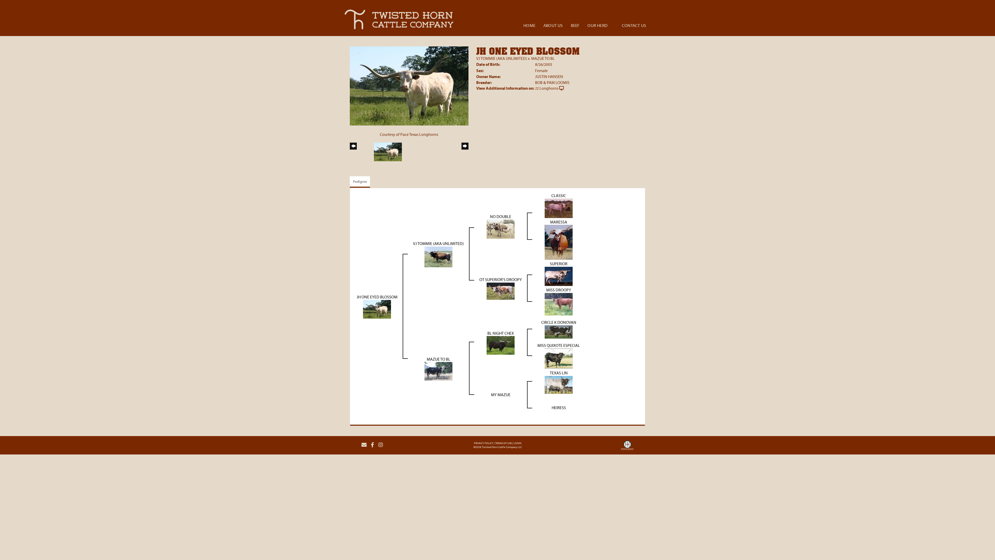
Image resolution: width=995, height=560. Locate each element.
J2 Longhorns (546, 88)
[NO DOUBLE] (501, 228)
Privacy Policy (483, 443)
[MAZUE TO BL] (438, 370)
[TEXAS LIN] (559, 384)
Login (517, 443)
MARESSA (558, 222)
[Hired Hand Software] (627, 447)
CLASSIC (558, 195)
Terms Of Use (503, 443)
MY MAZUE (500, 394)
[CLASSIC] (559, 207)
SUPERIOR (558, 263)
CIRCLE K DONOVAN (558, 322)
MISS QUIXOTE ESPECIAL (558, 345)
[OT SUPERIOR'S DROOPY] (501, 290)
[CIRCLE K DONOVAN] (559, 331)
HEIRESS (559, 407)
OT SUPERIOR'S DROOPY (500, 279)
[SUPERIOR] (559, 275)
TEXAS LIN (559, 372)
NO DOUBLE (500, 216)
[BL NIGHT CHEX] (501, 344)
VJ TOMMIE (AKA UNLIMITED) (501, 58)
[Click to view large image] (409, 85)
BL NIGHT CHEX (500, 333)
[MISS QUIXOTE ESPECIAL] (559, 357)
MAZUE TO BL (543, 58)
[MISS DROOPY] (559, 303)
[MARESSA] (559, 241)
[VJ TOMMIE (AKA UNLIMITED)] (438, 256)
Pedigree (360, 181)
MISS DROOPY (558, 289)
